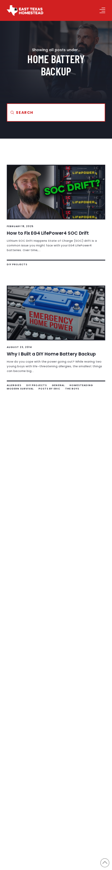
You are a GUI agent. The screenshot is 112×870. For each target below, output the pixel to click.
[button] (102, 10)
